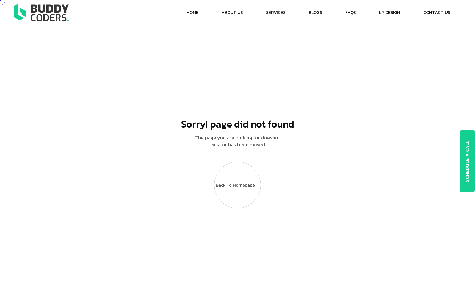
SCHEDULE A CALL (467, 161)
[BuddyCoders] (41, 12)
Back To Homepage (235, 185)
